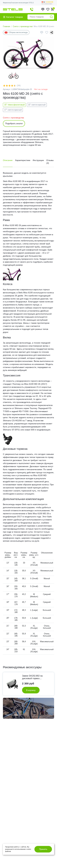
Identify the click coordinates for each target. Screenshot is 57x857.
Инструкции (38, 160)
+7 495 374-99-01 (31, 9)
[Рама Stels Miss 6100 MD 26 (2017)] (12, 274)
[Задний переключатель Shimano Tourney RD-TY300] (8, 439)
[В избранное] (46, 32)
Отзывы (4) (50, 161)
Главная (6, 26)
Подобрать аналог (14, 123)
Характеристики (22, 160)
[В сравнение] (42, 32)
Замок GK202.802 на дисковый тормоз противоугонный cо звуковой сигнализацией (34, 677)
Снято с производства (22, 26)
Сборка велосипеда (18, 32)
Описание (8, 160)
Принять (43, 849)
